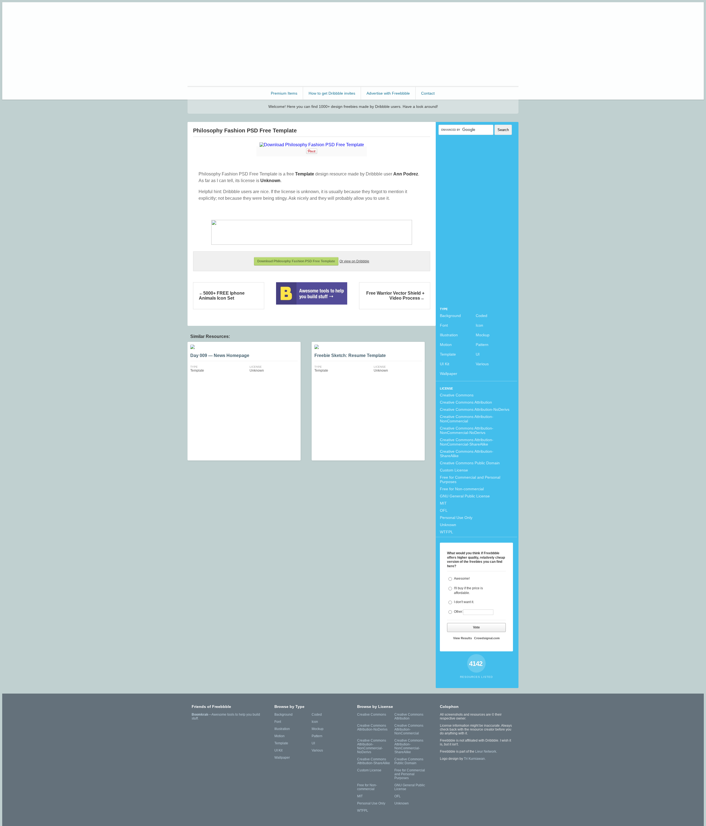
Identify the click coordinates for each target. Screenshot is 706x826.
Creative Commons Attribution (466, 402)
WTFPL (446, 532)
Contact (428, 93)
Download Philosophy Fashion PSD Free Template (296, 261)
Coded (481, 315)
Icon (479, 325)
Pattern (482, 344)
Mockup (483, 335)
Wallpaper (448, 373)
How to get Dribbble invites (332, 93)
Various (482, 364)
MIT (443, 503)
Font (444, 325)
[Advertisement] (418, 43)
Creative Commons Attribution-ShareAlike (466, 453)
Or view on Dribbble (354, 261)
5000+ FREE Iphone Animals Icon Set (222, 295)
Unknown (448, 525)
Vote (476, 627)
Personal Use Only (456, 517)
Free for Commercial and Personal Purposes (470, 479)
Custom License (454, 470)
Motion (446, 344)
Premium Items (284, 93)
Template (448, 354)
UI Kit (444, 364)
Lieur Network (485, 751)
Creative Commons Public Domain (470, 463)
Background (450, 315)
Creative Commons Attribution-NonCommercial (466, 418)
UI (478, 354)
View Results (462, 638)
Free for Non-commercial (462, 489)
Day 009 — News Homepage (219, 355)
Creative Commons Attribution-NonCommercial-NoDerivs (466, 430)
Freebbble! (217, 14)
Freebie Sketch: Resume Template (350, 355)
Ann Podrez (405, 174)
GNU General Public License (465, 496)
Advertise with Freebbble (388, 93)
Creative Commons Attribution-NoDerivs (474, 409)
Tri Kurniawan (474, 759)
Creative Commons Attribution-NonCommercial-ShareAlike (466, 442)
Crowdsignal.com (487, 638)
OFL (444, 510)
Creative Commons (457, 395)
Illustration (449, 335)
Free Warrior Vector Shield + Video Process (395, 295)
